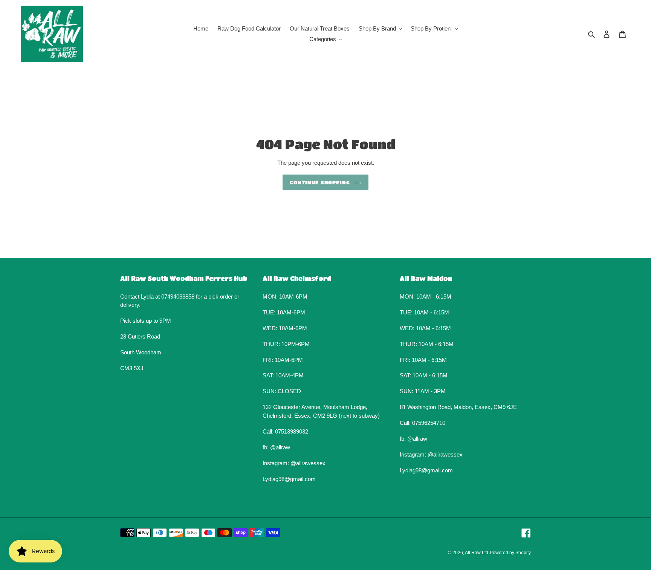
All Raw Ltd (476, 552)
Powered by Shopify (510, 552)
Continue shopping (320, 182)
